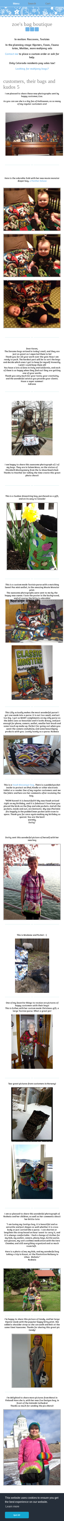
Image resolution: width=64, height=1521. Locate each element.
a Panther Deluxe (38, 180)
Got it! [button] (16, 1515)
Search (32, 3)
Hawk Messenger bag (23, 784)
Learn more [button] (12, 1506)
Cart (47, 3)
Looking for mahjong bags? (32, 68)
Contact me (11, 54)
